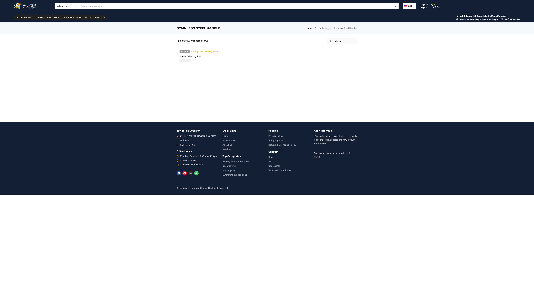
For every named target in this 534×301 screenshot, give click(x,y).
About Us (88, 17)
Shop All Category (23, 17)
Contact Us (100, 17)
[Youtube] (184, 173)
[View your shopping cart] (437, 6)
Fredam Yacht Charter (72, 17)
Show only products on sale (194, 41)
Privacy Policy (275, 136)
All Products (228, 140)
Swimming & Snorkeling (234, 174)
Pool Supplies (229, 170)
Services (40, 17)
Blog (270, 157)
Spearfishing (229, 166)
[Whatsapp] (196, 173)
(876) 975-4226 (512, 19)
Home (309, 28)
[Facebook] (179, 173)
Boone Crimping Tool (190, 56)
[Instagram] (190, 173)
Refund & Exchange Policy (282, 145)
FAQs (271, 161)
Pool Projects (53, 17)
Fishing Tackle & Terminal (235, 161)
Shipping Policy (276, 140)
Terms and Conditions (279, 170)
